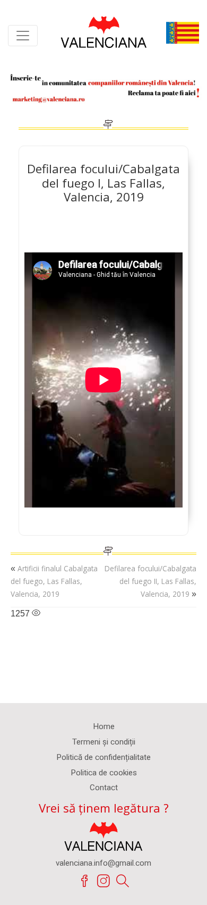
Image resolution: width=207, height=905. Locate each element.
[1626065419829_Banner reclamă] (103, 86)
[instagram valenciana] (103, 881)
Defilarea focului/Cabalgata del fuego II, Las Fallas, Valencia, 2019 (150, 581)
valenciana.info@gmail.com (103, 863)
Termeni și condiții (103, 742)
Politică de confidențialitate (103, 757)
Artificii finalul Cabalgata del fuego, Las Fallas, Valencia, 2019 (54, 581)
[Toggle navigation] (23, 35)
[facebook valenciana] (84, 881)
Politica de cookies (104, 772)
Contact (104, 787)
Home (104, 726)
